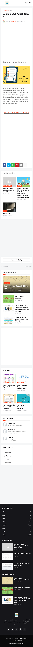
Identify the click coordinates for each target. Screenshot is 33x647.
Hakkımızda (9, 638)
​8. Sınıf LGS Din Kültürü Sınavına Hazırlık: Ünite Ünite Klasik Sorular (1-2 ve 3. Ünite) (22, 308)
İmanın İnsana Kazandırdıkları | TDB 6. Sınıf (22, 579)
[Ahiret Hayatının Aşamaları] (8, 299)
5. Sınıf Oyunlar (7, 453)
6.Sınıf (16, 528)
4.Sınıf (16, 522)
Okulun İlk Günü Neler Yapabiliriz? (9, 386)
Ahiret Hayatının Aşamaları (19, 297)
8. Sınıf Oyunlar (7, 459)
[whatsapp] (24, 629)
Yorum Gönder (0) (16, 260)
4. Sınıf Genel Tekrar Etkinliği (22, 554)
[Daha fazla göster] (25, 165)
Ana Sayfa (6, 10)
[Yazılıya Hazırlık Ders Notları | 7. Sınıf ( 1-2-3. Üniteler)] (8, 320)
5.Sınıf (12, 10)
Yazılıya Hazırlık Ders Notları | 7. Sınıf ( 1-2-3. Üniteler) (21, 319)
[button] (2, 2)
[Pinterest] (17, 165)
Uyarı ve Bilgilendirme (21, 638)
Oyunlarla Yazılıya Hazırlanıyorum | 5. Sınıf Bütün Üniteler (8, 190)
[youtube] (12, 629)
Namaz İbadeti (7, 213)
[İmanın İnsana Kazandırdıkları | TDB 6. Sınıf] (7, 580)
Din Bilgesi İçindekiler (16, 640)
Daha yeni (5, 266)
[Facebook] (4, 165)
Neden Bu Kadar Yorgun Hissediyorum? (22, 386)
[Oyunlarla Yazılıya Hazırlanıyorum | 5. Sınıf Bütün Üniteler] (7, 547)
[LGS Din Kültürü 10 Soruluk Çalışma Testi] (7, 566)
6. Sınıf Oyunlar (7, 456)
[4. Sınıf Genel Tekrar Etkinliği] (7, 556)
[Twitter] (9, 165)
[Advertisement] (16, 42)
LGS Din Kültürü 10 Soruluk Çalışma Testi (22, 564)
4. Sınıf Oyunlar (7, 462)
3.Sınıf (16, 518)
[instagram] (16, 629)
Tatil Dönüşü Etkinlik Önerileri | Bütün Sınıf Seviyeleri (9, 406)
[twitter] (8, 629)
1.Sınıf (16, 512)
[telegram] (20, 629)
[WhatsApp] (13, 165)
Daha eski (28, 266)
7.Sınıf (16, 531)
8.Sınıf (16, 535)
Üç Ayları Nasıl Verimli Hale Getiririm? (21, 406)
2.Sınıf (16, 515)
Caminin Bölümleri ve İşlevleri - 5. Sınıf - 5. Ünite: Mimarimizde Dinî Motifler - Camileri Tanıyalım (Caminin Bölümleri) (23, 193)
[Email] (21, 165)
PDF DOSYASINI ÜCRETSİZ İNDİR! (16, 113)
